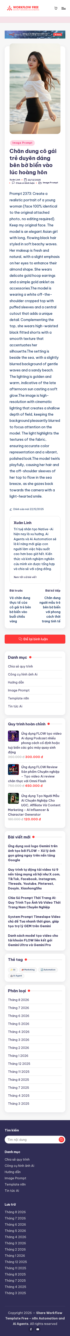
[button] (25, 577)
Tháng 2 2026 (18, 1048)
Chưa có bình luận (25, 183)
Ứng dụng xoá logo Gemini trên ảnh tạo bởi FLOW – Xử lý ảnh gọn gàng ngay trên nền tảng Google (33, 853)
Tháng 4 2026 (19, 1032)
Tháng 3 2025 (18, 1104)
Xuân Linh (23, 522)
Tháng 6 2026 (18, 1016)
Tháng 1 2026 (18, 1056)
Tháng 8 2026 (18, 1000)
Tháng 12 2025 (19, 1064)
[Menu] (63, 8)
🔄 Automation (48, 969)
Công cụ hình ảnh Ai (23, 674)
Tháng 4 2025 (19, 1096)
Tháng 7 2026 (18, 1008)
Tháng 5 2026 (18, 1024)
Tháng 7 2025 (18, 1088)
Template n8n (18, 698)
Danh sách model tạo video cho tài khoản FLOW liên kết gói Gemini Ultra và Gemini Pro (33, 940)
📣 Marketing (28, 969)
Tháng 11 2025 (19, 1072)
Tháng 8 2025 (18, 1080)
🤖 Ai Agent (16, 976)
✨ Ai (12, 969)
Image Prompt (22, 142)
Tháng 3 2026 (18, 1040)
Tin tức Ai (15, 706)
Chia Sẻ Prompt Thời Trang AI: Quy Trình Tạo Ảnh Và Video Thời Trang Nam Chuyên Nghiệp (34, 902)
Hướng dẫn (16, 682)
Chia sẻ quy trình (20, 666)
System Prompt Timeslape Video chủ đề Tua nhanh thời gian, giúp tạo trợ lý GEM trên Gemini (34, 921)
